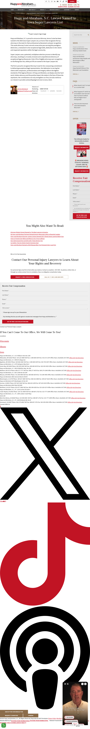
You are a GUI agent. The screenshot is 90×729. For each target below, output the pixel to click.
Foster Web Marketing (38, 720)
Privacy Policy (52, 718)
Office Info (72, 358)
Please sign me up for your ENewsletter (15, 312)
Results (42, 9)
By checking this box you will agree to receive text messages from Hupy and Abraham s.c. (30, 316)
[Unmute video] (65, 684)
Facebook (43, 91)
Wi (4, 341)
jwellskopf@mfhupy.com (24, 91)
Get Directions (79, 358)
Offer (75, 118)
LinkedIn (52, 91)
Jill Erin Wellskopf (22, 89)
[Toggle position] (82, 684)
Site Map (59, 718)
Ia (2, 352)
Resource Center (54, 9)
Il (3, 346)
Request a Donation (11, 715)
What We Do (32, 9)
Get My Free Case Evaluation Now (17, 321)
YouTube (59, 91)
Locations (67, 9)
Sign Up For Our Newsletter (14, 712)
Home (12, 9)
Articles (18, 13)
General (23, 13)
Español (72, 1)
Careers (30, 715)
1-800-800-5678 (69, 4)
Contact (77, 9)
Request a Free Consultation (25, 277)
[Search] (78, 1)
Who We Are (21, 9)
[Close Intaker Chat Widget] (85, 684)
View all (75, 74)
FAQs (75, 81)
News (75, 43)
